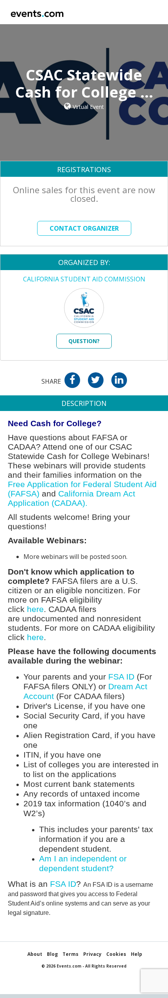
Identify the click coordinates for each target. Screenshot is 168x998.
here (35, 609)
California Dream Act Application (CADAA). (72, 498)
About (34, 954)
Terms (71, 954)
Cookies (116, 954)
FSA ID (121, 676)
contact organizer (84, 228)
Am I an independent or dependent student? (84, 863)
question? (84, 341)
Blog (52, 954)
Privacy (92, 954)
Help (136, 954)
